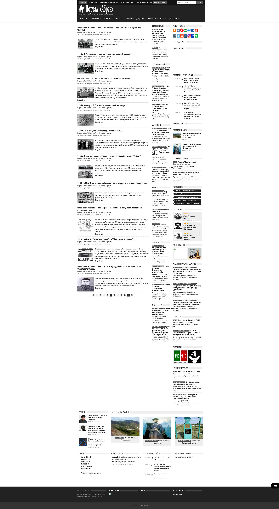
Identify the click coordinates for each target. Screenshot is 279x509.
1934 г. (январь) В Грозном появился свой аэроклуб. (101, 105)
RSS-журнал (141, 2)
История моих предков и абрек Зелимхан (189, 237)
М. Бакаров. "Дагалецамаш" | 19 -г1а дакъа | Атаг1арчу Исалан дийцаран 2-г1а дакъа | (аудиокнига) (187, 270)
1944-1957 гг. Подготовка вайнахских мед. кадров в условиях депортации (112, 183)
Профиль (83, 2)
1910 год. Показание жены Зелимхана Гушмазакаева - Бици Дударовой (161, 131)
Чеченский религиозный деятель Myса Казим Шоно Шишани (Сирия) (161, 311)
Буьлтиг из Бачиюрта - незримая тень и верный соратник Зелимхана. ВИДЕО (192, 106)
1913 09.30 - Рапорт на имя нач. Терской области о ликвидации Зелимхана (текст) (186, 333)
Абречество (95, 19)
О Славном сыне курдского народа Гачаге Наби (189, 228)
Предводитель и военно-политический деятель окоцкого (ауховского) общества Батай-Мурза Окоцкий (161, 331)
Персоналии (128, 19)
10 (125, 295)
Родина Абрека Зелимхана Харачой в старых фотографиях (191, 135)
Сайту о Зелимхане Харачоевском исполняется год (161, 287)
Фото (162, 19)
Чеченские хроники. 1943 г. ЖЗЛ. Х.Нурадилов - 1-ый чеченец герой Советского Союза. (109, 267)
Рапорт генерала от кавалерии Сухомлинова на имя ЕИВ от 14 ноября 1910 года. (161, 170)
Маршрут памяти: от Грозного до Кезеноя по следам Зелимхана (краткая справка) (96, 442)
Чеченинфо (104, 2)
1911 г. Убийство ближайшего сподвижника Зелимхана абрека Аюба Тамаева (160, 89)
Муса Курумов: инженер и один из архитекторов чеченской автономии (161, 71)
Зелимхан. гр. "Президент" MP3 (187, 320)
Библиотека (152, 19)
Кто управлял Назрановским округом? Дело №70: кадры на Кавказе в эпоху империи (161, 151)
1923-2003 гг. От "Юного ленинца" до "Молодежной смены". (105, 239)
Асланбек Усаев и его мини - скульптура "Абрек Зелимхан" (97, 417)
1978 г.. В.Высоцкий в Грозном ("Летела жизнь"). (100, 130)
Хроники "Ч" (93, 32)
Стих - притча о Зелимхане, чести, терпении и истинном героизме (160, 107)
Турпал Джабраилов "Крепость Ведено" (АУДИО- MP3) (186, 173)
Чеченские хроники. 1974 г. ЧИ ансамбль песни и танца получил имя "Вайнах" (109, 28)
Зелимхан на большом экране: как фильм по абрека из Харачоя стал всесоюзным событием (96, 429)
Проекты (117, 19)
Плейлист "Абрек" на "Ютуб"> (184, 457)
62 (132, 295)
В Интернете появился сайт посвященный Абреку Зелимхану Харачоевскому (159, 249)
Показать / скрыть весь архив (91, 473)
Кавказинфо (114, 2)
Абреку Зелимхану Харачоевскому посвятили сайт (160, 269)
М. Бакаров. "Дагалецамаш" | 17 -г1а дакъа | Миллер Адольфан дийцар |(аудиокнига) (187, 302)
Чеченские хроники (105, 32)
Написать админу (160, 2)
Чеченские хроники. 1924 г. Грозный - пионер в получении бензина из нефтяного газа (109, 208)
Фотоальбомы (120, 412)
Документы (140, 19)
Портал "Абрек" (93, 2)
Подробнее (99, 47)
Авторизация (177, 494)
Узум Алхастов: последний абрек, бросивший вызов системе (160, 194)
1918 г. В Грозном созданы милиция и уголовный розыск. (104, 54)
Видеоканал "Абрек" (127, 2)
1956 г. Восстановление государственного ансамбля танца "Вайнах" (109, 156)
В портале (83, 19)
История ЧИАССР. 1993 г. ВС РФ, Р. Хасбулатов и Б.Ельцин (104, 78)
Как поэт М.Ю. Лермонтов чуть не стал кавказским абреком (161, 226)
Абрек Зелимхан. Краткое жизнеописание (158, 31)
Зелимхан (106, 19)
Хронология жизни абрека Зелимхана (160, 49)
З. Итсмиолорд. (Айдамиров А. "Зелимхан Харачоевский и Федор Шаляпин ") (192, 115)
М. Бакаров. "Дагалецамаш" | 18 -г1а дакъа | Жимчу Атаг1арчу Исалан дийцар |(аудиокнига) (187, 287)
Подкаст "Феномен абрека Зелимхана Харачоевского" (184, 163)
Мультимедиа (172, 19)
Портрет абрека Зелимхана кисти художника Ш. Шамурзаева (191, 146)
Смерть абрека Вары (160, 210)
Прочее (149, 2)
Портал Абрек (144, 505)
